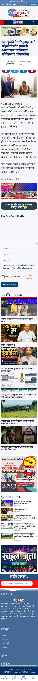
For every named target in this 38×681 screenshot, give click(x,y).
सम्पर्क (14, 4)
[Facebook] (28, 4)
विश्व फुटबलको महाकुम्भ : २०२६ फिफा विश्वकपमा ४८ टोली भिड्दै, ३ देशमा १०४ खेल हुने (18, 396)
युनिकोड (2, 4)
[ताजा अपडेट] (4, 676)
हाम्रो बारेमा (8, 4)
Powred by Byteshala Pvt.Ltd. (19, 669)
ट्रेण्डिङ (14, 678)
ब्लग (4, 635)
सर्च (33, 678)
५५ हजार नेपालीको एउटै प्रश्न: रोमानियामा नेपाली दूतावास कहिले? (24, 517)
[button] (6, 71)
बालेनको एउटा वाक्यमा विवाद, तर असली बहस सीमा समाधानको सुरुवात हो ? (25, 536)
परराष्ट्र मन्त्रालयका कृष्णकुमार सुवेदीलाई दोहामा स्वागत (22, 502)
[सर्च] (33, 676)
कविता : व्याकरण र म (8, 345)
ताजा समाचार (13, 497)
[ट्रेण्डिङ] (14, 676)
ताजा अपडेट (4, 678)
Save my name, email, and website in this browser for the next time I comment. (18, 266)
